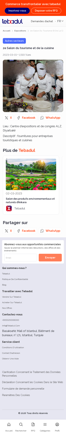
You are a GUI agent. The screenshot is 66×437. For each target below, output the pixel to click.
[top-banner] (12, 21)
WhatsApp (53, 117)
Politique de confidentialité (15, 279)
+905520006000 (10, 320)
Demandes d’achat (42, 21)
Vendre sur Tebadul (11, 297)
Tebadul (6, 273)
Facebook (28, 117)
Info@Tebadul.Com (11, 325)
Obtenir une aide (10, 358)
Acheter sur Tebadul (12, 302)
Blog (4, 285)
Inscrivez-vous (17, 10)
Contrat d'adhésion (11, 353)
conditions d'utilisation (13, 347)
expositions (20, 31)
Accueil (6, 31)
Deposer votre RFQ (46, 10)
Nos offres (7, 308)
